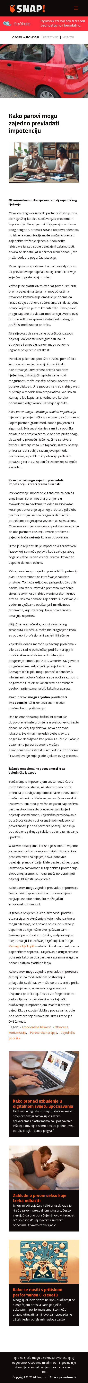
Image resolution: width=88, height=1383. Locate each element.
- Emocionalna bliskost (35, 1027)
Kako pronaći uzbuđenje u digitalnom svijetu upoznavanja (43, 1103)
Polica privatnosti (63, 1377)
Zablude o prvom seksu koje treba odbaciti (40, 1198)
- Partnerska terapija (42, 1032)
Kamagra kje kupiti (22, 946)
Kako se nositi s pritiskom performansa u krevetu (37, 1292)
